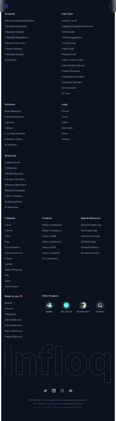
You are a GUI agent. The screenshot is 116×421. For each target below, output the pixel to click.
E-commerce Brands (15, 133)
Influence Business (14, 173)
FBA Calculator (69, 88)
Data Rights (67, 128)
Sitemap (66, 139)
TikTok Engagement (72, 37)
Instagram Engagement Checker (77, 26)
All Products (11, 60)
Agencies (9, 122)
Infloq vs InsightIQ (51, 253)
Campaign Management (16, 37)
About (8, 225)
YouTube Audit (69, 43)
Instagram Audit (69, 20)
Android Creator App (91, 225)
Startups (9, 128)
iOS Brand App (88, 241)
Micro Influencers (13, 325)
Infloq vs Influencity (51, 241)
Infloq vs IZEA (49, 247)
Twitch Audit (68, 48)
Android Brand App (90, 236)
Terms (65, 116)
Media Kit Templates (15, 190)
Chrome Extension (14, 253)
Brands (8, 303)
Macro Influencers (14, 331)
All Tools (66, 93)
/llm (55, 407)
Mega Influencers (13, 336)
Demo (8, 281)
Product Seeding (13, 48)
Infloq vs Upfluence (52, 225)
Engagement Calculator (73, 76)
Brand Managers (13, 111)
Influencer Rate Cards (15, 184)
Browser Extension (90, 253)
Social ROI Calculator (72, 82)
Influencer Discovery (15, 43)
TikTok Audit (68, 32)
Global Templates (13, 196)
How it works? (12, 286)
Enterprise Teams (13, 139)
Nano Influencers (13, 319)
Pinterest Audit (69, 54)
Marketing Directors (14, 116)
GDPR (64, 122)
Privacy (65, 111)
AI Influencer (11, 168)
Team (7, 236)
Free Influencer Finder (16, 26)
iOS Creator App (89, 230)
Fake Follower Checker (73, 65)
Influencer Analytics (14, 32)
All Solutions (11, 144)
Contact (9, 264)
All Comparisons (50, 258)
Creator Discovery (71, 71)
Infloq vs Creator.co (52, 230)
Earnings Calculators (15, 179)
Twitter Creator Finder (73, 60)
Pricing (8, 258)
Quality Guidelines (14, 201)
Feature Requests (13, 269)
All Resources (11, 207)
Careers (9, 230)
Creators (9, 308)
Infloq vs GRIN (49, 236)
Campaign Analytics (14, 54)
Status (65, 133)
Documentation (12, 247)
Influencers (10, 314)
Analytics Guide (12, 162)
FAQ (7, 275)
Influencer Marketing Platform (19, 20)
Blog (7, 241)
